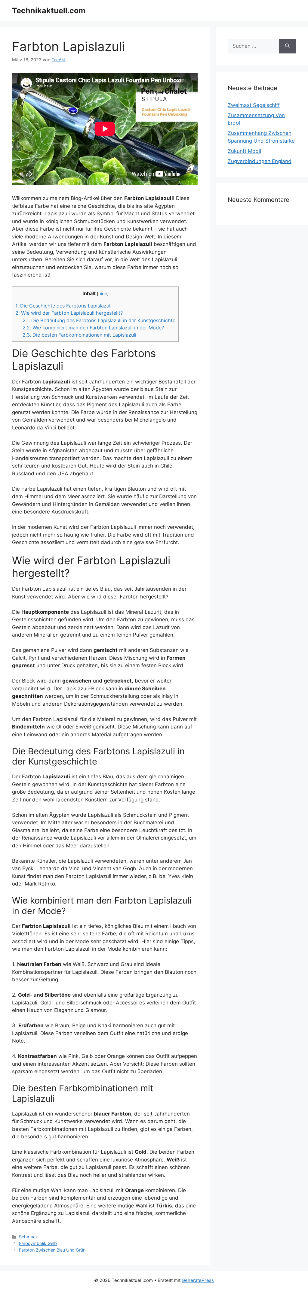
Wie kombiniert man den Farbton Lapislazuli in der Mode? (93, 328)
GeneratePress (198, 1280)
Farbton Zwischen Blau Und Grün (52, 1249)
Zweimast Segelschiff (254, 105)
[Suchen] (287, 46)
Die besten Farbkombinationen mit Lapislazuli (79, 335)
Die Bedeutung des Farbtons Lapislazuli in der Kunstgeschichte (99, 320)
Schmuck (28, 1236)
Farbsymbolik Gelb (38, 1243)
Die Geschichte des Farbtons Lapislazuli (63, 306)
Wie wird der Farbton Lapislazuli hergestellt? (69, 313)
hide (102, 293)
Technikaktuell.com (48, 10)
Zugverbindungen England (259, 161)
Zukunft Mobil (244, 151)
